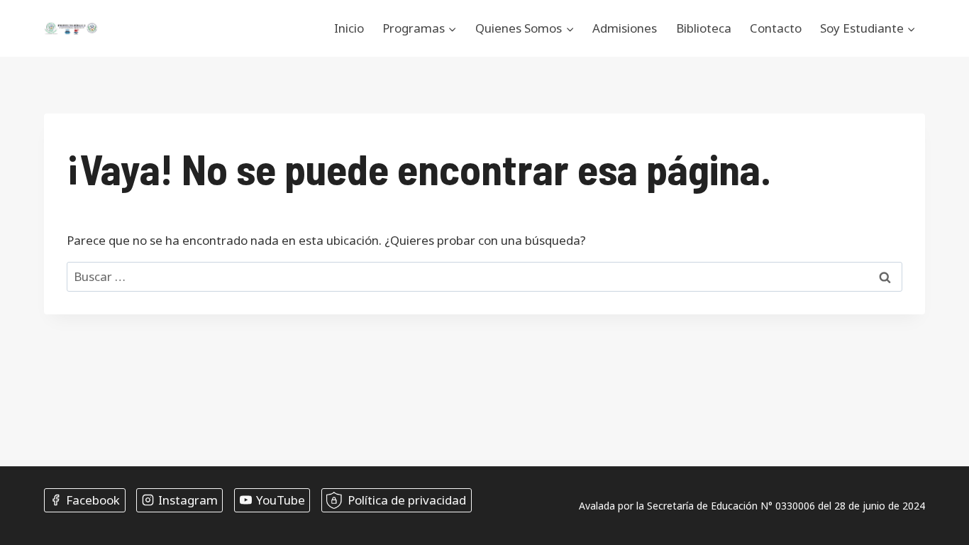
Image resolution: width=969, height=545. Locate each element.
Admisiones (624, 28)
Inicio (349, 28)
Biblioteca (703, 28)
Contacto (776, 28)
